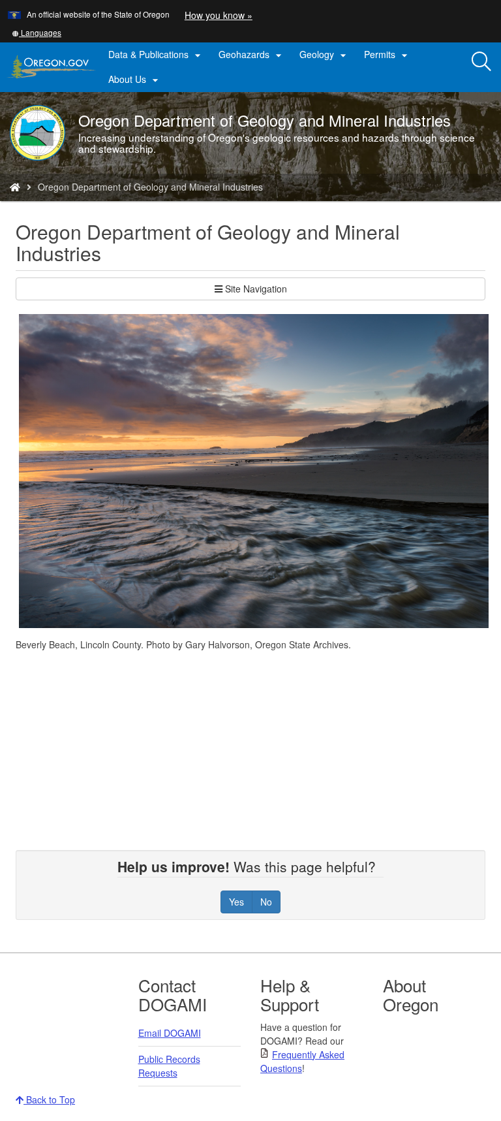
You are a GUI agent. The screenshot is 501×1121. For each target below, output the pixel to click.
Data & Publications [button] (156, 55)
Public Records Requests (169, 1065)
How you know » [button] (218, 15)
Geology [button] (324, 55)
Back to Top (49, 1099)
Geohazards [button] (252, 55)
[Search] (481, 62)
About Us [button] (135, 79)
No (266, 901)
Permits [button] (387, 55)
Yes (236, 901)
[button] (36, 32)
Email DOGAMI (169, 1032)
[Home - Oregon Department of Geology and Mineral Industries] (15, 186)
